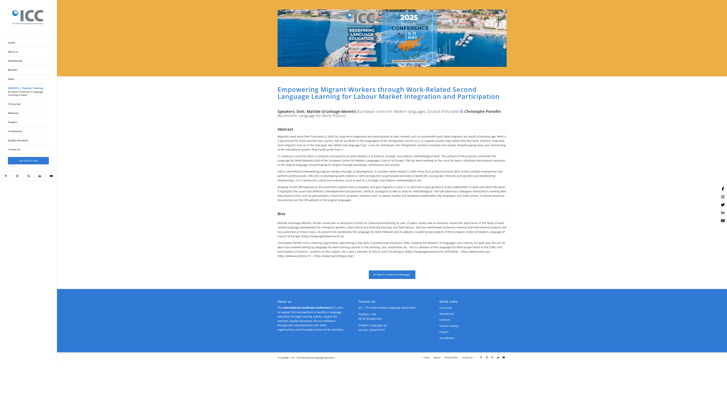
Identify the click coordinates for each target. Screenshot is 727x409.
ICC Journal (445, 307)
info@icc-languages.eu (372, 325)
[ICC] (28, 17)
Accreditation (446, 338)
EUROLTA (444, 320)
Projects (444, 332)
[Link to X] (28, 176)
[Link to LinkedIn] (39, 176)
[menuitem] (28, 42)
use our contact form (371, 330)
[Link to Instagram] (17, 176)
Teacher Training (448, 326)
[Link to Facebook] (5, 176)
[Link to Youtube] (51, 176)
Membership (446, 313)
